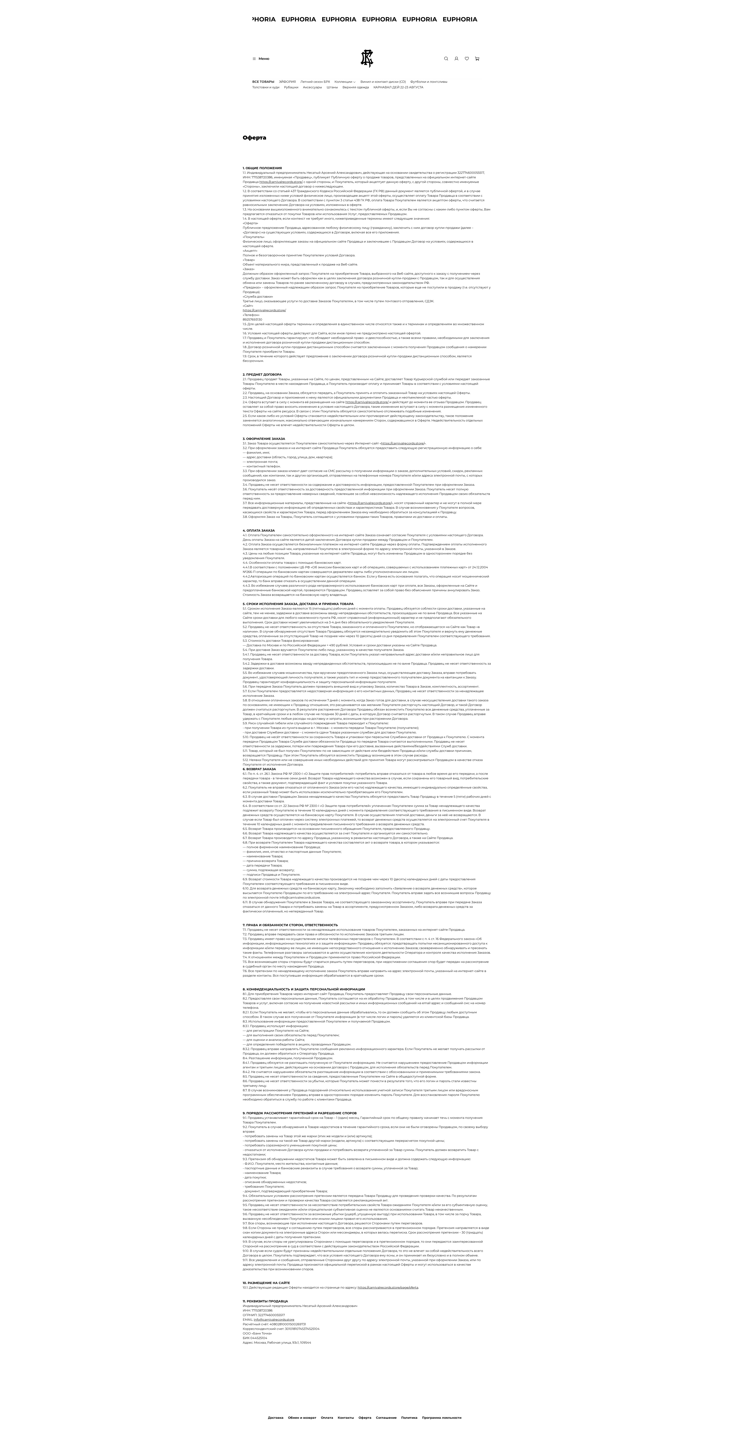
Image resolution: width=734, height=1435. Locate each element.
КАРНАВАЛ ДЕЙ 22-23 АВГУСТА (398, 87)
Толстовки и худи (265, 87)
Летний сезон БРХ (315, 82)
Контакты (346, 1418)
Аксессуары (312, 87)
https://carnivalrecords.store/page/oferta (388, 1287)
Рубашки (291, 87)
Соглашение (386, 1418)
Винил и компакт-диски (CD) (383, 82)
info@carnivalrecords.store (274, 1319)
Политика (409, 1418)
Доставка (275, 1418)
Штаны (332, 87)
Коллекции (343, 82)
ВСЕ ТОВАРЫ (263, 82)
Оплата (327, 1418)
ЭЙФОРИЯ (287, 82)
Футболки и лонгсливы (428, 82)
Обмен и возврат (302, 1418)
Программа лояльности (441, 1418)
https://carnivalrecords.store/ (280, 182)
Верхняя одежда (356, 87)
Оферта (365, 1418)
